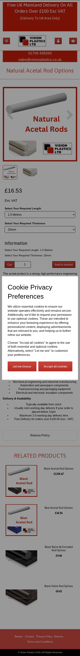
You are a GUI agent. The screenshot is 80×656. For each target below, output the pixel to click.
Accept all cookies (55, 366)
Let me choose (22, 366)
